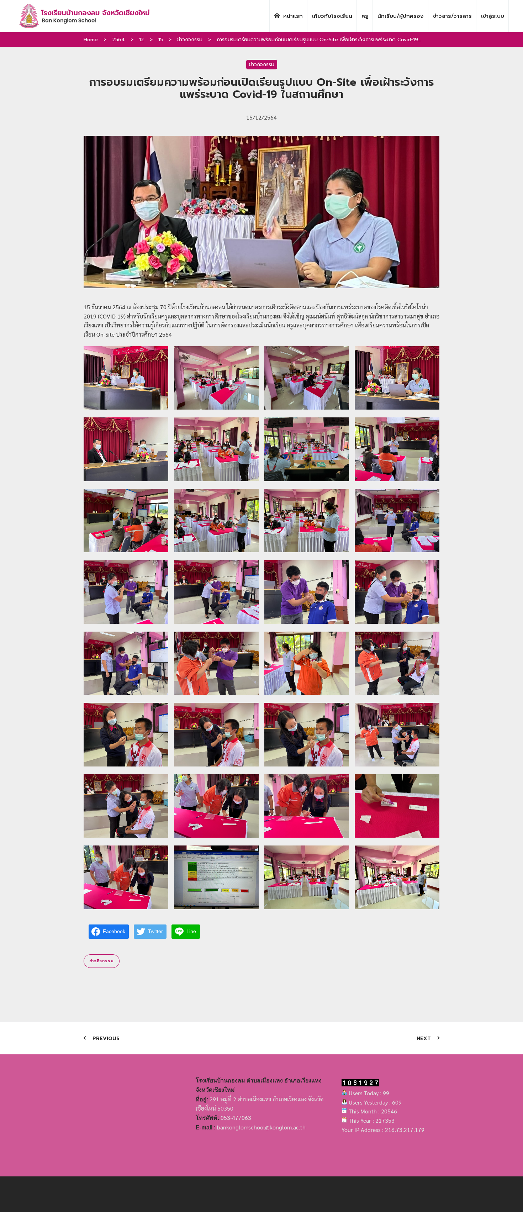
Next (424, 1038)
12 (141, 39)
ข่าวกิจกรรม (189, 39)
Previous (106, 1038)
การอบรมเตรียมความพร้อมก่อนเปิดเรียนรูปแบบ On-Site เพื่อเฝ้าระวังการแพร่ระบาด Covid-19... (319, 39)
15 (160, 39)
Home (91, 39)
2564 (118, 39)
